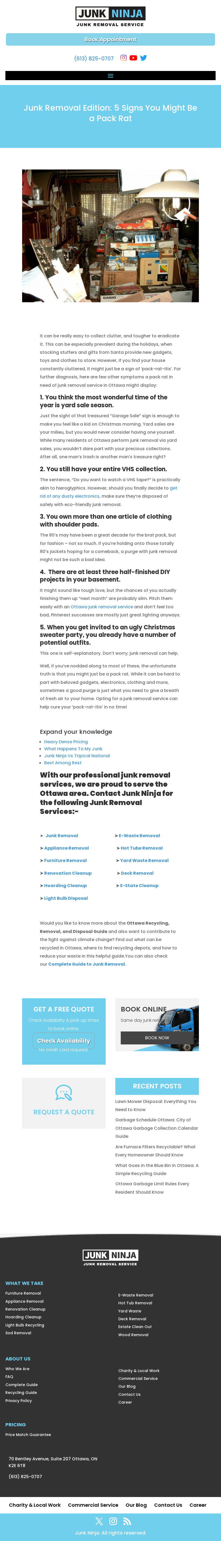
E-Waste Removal (135, 1295)
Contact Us (129, 1394)
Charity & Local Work (139, 1370)
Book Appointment (111, 39)
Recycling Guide (21, 1392)
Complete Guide (21, 1384)
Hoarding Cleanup (23, 1317)
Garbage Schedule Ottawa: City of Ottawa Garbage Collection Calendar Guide (156, 1128)
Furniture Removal (23, 1293)
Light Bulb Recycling (24, 1325)
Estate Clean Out (135, 1326)
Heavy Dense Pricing (66, 742)
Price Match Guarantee (28, 1434)
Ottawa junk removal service (102, 607)
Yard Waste (129, 1311)
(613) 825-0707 (94, 58)
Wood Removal (133, 1335)
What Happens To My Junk (73, 749)
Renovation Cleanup (25, 1309)
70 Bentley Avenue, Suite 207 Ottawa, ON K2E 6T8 (53, 1462)
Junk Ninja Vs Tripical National (77, 756)
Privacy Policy (18, 1400)
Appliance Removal (24, 1301)
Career (125, 1402)
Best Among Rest (63, 763)
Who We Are (17, 1369)
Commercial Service (138, 1378)
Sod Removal (18, 1333)
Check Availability (63, 1041)
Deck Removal (132, 1319)
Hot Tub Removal (135, 1303)
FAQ (9, 1376)
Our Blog (127, 1386)
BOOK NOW (157, 1038)
